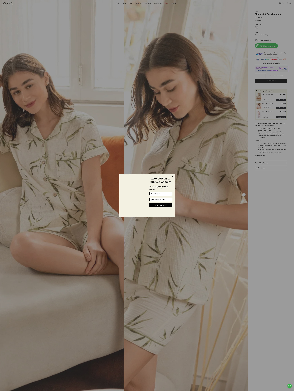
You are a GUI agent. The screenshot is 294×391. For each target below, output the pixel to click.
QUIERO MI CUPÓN (160, 205)
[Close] (173, 176)
